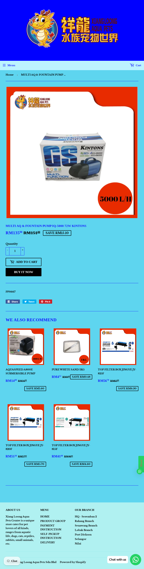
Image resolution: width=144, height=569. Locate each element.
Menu (11, 65)
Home (10, 74)
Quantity (12, 243)
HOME (45, 516)
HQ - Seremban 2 (86, 516)
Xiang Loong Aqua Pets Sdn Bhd (36, 562)
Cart (138, 65)
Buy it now (23, 272)
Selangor (80, 539)
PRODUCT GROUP (52, 521)
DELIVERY (47, 542)
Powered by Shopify (73, 562)
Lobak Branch (84, 530)
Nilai (78, 543)
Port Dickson (83, 534)
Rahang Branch (84, 521)
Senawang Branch (86, 525)
